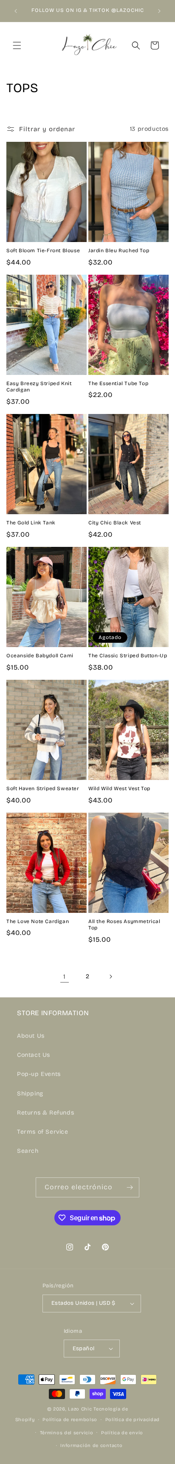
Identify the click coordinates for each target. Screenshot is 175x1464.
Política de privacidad (132, 1419)
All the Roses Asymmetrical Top (124, 924)
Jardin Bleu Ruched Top (118, 250)
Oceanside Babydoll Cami (39, 656)
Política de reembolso (69, 1419)
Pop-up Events (39, 1074)
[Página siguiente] (110, 976)
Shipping (30, 1093)
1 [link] (64, 976)
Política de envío (122, 1433)
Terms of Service (42, 1131)
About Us (31, 1035)
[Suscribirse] (129, 1187)
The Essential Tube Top (118, 383)
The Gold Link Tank (31, 523)
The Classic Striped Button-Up (127, 656)
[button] (17, 45)
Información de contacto (91, 1445)
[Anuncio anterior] (15, 11)
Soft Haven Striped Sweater (42, 788)
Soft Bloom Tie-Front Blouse (43, 250)
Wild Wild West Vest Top (119, 788)
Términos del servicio (66, 1433)
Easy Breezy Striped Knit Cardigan (38, 386)
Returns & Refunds (45, 1112)
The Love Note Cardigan (37, 921)
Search (28, 1150)
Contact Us (33, 1055)
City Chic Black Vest (114, 523)
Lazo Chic (80, 1409)
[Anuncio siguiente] (159, 11)
